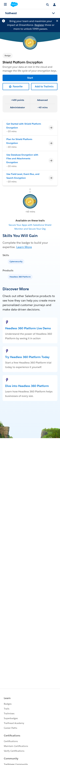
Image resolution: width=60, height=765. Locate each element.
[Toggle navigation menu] (53, 13)
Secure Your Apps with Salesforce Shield (30, 224)
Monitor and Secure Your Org (30, 228)
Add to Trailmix (44, 86)
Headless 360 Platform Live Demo (28, 328)
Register (39, 25)
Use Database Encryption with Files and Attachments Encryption (22, 158)
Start (30, 77)
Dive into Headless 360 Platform (27, 386)
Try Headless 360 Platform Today (27, 357)
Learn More (24, 247)
